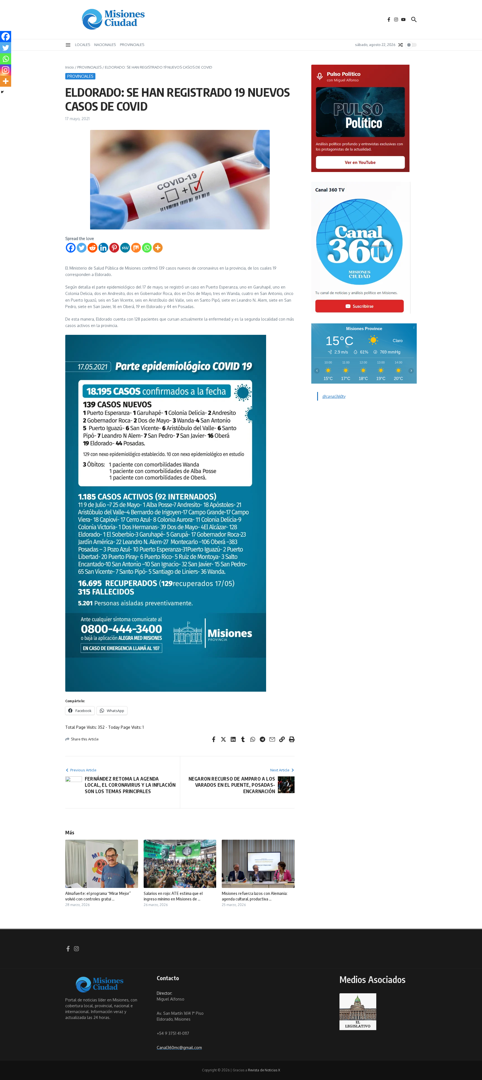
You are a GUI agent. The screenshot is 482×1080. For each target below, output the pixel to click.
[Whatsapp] (147, 248)
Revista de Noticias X (264, 1070)
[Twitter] (81, 248)
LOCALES (82, 44)
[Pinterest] (114, 248)
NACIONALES (105, 44)
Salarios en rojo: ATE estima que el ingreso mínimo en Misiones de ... (173, 896)
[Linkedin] (103, 248)
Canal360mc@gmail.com (179, 1047)
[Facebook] (71, 248)
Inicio (69, 67)
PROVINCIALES (132, 44)
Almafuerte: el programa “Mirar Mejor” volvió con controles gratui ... (98, 896)
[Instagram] (5, 70)
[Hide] (2, 92)
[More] (158, 248)
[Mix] (136, 248)
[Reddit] (92, 248)
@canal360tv (333, 396)
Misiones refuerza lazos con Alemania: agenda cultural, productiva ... (254, 896)
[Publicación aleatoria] (400, 45)
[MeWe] (125, 248)
